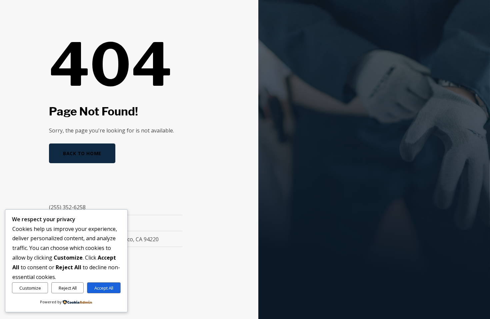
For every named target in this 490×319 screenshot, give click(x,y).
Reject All (68, 288)
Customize (30, 288)
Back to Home (82, 153)
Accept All (103, 288)
